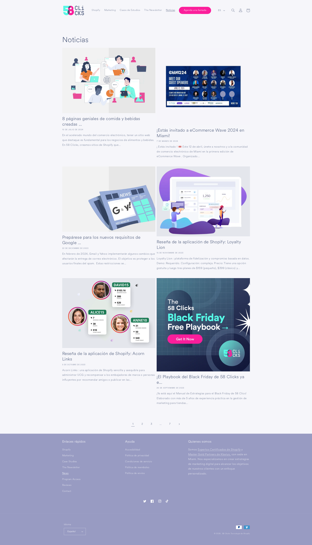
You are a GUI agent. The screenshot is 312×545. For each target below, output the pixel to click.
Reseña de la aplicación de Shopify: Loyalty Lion (199, 244)
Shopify (66, 449)
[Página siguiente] (179, 424)
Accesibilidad (132, 449)
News (65, 473)
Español (71, 531)
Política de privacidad (137, 455)
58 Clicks (226, 533)
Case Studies (69, 461)
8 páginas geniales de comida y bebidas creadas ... (101, 121)
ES (219, 10)
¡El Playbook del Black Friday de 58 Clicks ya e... (200, 379)
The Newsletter (71, 467)
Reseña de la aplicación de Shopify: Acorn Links (103, 356)
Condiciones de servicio (138, 461)
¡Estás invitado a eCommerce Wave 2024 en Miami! (200, 133)
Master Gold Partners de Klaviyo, (209, 454)
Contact (66, 491)
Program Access (71, 479)
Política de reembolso (137, 467)
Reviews (67, 485)
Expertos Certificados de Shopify (219, 449)
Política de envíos (135, 473)
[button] (233, 10)
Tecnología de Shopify (240, 533)
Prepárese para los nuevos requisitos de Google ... (101, 240)
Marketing (68, 455)
